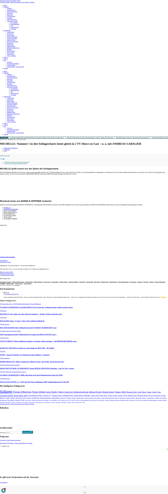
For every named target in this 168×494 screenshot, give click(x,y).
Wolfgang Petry (79, 402)
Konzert (28, 398)
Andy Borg (10, 33)
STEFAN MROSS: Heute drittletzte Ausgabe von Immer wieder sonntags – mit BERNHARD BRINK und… (39, 341)
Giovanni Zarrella (12, 38)
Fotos (59, 400)
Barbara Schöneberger (153, 400)
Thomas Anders (89, 398)
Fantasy (151, 282)
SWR (125, 395)
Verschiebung (63, 402)
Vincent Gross (25, 402)
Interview (13, 402)
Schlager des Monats (37, 400)
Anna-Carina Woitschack (108, 398)
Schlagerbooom (67, 395)
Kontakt (6, 68)
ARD (72, 400)
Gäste (149, 392)
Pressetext (69, 402)
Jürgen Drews (29, 282)
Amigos (117, 398)
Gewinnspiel (14, 22)
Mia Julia (145, 282)
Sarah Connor (19, 283)
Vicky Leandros (11, 55)
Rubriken (6, 7)
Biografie (165, 400)
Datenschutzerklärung (21, 443)
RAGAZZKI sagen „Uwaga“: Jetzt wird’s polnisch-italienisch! (132, 137)
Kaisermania (57, 402)
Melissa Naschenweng (13, 48)
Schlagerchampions (45, 398)
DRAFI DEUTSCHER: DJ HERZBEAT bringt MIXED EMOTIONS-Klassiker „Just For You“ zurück (37, 368)
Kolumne (9, 18)
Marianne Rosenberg (115, 400)
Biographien (3, 418)
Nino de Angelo (100, 400)
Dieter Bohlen (10, 400)
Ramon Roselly (38, 282)
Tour (159, 392)
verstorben (2, 402)
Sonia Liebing (32, 402)
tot (49, 400)
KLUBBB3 (2, 283)
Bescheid (17, 285)
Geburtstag (17, 400)
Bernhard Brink (143, 395)
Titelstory (9, 8)
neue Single (51, 392)
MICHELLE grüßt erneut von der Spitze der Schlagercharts (17, 162)
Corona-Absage (150, 398)
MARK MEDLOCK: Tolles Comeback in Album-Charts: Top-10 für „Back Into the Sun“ (32, 362)
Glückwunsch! (14, 27)
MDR (123, 392)
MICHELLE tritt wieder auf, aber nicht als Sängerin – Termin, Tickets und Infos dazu (90, 137)
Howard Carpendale (12, 41)
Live (43, 402)
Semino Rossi (27, 283)
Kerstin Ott (10, 43)
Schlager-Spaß (57, 395)
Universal (53, 402)
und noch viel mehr (12, 21)
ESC (11, 26)
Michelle (9, 49)
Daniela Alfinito (38, 402)
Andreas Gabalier (73, 282)
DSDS (22, 400)
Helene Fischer (11, 40)
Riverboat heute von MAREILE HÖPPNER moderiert (16, 163)
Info (5, 60)
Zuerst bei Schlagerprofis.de (76, 392)
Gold (75, 400)
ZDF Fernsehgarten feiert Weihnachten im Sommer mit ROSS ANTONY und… (28, 334)
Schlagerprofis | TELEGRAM (15, 67)
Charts (61, 392)
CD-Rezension (11, 16)
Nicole (140, 400)
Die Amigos (133, 282)
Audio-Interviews (12, 19)
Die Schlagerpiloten (123, 282)
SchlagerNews (4, 413)
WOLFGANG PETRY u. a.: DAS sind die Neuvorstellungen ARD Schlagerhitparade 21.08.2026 (34, 382)
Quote (154, 392)
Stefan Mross (18, 395)
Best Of (13, 398)
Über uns (9, 62)
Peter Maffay (54, 400)
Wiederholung (8, 402)
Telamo (118, 392)
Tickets (74, 398)
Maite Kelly (103, 395)
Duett (84, 402)
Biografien (10, 15)
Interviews (10, 13)
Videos (5, 57)
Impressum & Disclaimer (7, 443)
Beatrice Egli (10, 35)
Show (41, 395)
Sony (78, 400)
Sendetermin (145, 400)
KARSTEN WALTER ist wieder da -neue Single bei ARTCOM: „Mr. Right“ (27, 348)
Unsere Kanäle (11, 65)
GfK (161, 398)
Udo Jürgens (10, 54)
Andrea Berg (10, 32)
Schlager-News (11, 10)
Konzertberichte (14, 24)
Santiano (139, 282)
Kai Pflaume (47, 402)
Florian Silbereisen (12, 37)
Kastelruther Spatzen (5, 282)
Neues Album (39, 392)
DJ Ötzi (137, 400)
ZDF (25, 395)
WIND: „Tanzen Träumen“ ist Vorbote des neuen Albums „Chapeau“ (25, 355)
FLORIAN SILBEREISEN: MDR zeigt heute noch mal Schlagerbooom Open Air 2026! (31, 375)
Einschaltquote (19, 402)
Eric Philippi (45, 400)
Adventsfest (132, 400)
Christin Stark (35, 398)
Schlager (6, 391)
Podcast (6, 59)
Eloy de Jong (47, 282)
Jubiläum (157, 398)
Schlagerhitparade (84, 400)
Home (5, 5)
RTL (69, 400)
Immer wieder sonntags (115, 395)
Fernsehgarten (33, 395)
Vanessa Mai (89, 282)
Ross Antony (10, 52)
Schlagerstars (7, 30)
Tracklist (107, 400)
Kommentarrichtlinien (13, 63)
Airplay (7, 398)
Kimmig (69, 398)
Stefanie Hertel (55, 398)
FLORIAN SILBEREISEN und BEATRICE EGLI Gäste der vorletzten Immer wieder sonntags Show (37, 137)
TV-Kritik (13, 29)
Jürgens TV (47, 395)
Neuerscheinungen (12, 11)
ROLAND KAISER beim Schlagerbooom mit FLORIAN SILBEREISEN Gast (28, 328)
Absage (73, 402)
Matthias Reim (11, 46)
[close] (85, 487)
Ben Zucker (97, 282)
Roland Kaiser (11, 51)
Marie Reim (10, 44)
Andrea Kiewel (79, 395)
